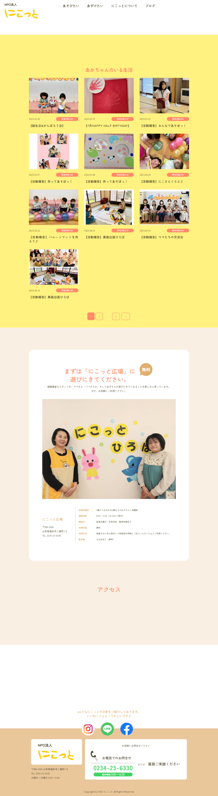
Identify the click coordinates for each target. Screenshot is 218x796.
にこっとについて (124, 5)
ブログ (150, 5)
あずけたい (95, 5)
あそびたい (71, 5)
